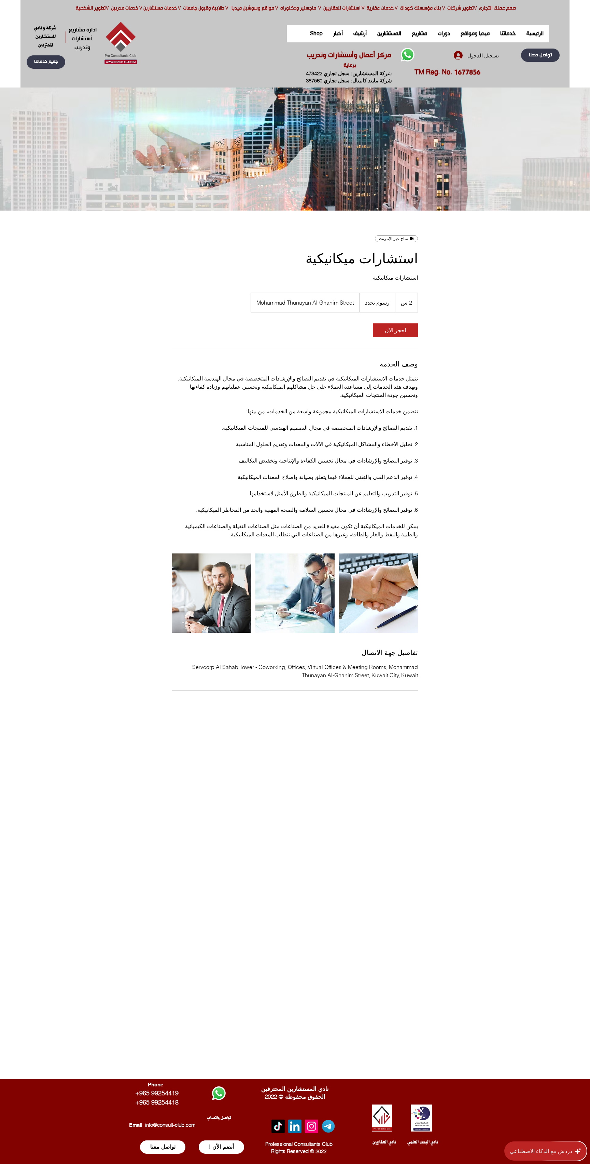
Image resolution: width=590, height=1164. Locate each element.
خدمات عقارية (380, 8)
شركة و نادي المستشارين (45, 32)
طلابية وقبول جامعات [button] (203, 8)
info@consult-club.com (170, 1125)
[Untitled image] (211, 593)
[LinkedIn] (294, 1126)
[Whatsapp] (407, 54)
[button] (46, 62)
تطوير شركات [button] (460, 8)
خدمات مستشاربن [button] (160, 8)
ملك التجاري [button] (490, 8)
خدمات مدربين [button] (124, 8)
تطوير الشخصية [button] (91, 8)
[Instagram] (311, 1126)
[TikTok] (278, 1126)
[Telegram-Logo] (328, 1126)
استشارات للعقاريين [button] (342, 8)
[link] (395, 330)
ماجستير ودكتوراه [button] (298, 8)
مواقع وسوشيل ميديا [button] (253, 8)
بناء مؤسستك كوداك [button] (420, 8)
